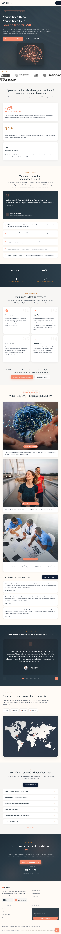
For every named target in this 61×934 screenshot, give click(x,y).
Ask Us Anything (29, 784)
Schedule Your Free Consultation (22, 377)
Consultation (35, 896)
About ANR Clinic (6, 914)
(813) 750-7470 (30, 869)
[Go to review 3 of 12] (26, 678)
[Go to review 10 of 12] (35, 678)
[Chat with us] (57, 930)
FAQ (3, 917)
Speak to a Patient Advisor (35, 38)
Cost (33, 899)
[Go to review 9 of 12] (34, 678)
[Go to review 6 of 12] (30, 678)
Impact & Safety (36, 893)
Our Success (5, 908)
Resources (40, 3)
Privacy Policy (5, 926)
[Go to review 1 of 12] (23, 678)
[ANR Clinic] (5, 3)
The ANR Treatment (14, 2)
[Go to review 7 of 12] (31, 678)
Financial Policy (13, 926)
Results (21, 3)
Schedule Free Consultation (12, 39)
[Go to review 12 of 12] (38, 678)
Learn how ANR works (42, 377)
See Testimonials (49, 577)
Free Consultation (45, 918)
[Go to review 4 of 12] (27, 678)
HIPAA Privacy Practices (24, 926)
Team (26, 3)
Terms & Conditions (35, 926)
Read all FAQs (30, 827)
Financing (32, 3)
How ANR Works (36, 890)
